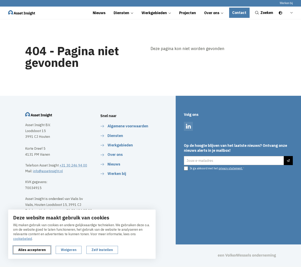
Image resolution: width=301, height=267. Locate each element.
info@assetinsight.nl (48, 171)
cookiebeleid (22, 239)
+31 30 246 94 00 (73, 165)
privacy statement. (231, 168)
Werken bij (286, 3)
